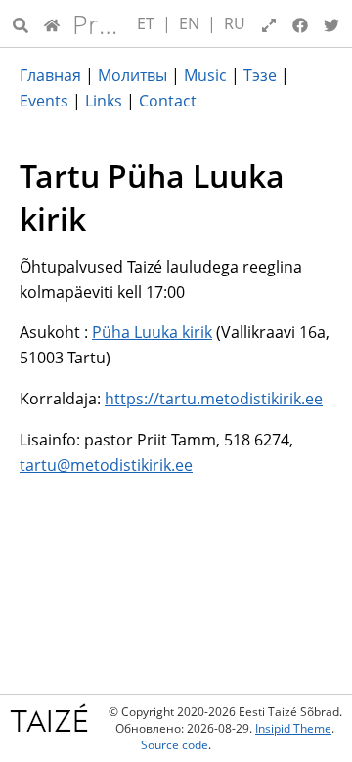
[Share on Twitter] (331, 23)
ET (145, 23)
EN (189, 23)
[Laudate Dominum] (51, 23)
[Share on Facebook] (300, 23)
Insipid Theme (293, 728)
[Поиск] (20, 23)
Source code (174, 745)
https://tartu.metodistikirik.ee (214, 398)
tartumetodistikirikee (106, 465)
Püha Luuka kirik (152, 332)
